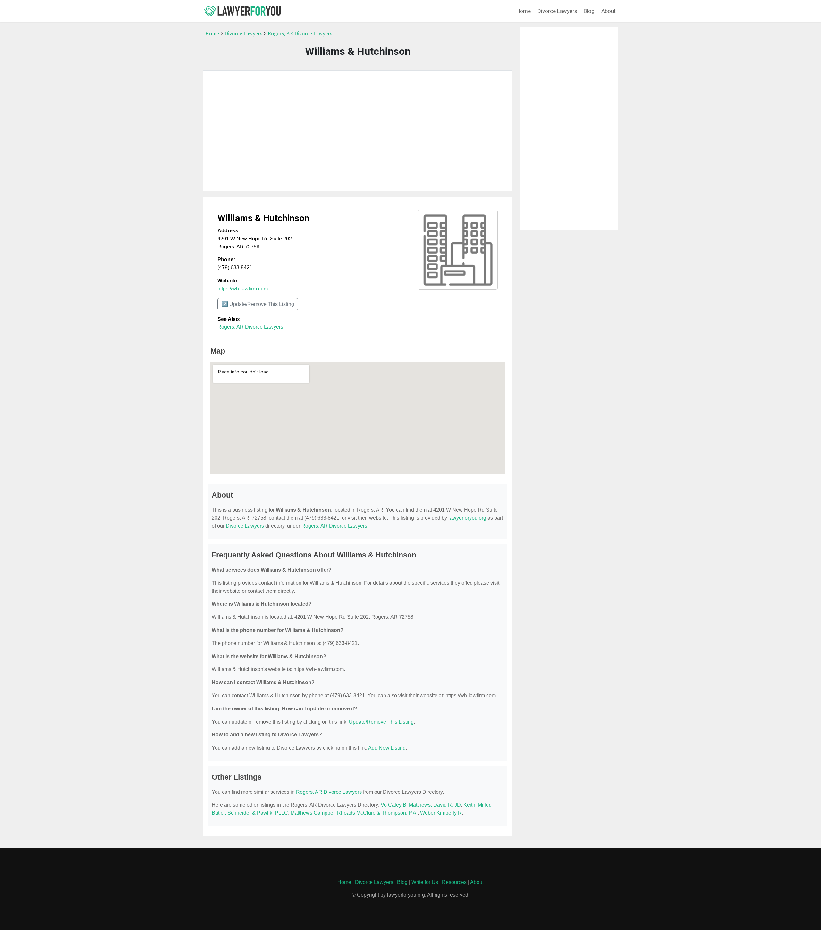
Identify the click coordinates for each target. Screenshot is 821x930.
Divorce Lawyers (557, 11)
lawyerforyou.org (467, 518)
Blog (589, 11)
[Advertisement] (357, 131)
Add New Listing (387, 747)
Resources (454, 882)
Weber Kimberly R (441, 813)
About (608, 11)
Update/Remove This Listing (381, 722)
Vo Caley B (393, 805)
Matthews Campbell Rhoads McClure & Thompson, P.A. (354, 813)
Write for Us (424, 882)
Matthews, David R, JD (435, 805)
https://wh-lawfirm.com (242, 288)
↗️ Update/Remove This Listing (258, 304)
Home (523, 11)
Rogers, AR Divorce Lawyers (300, 33)
